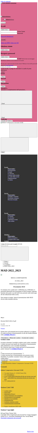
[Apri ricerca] (23, 130)
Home (6, 261)
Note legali (7, 392)
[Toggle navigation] (15, 144)
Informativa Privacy (9, 394)
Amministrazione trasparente (12, 403)
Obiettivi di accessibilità (10, 398)
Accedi (3, 22)
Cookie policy (8, 391)
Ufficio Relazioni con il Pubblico (13, 395)
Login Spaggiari (9, 65)
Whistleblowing (8, 400)
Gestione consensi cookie (11, 402)
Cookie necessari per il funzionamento (11, 353)
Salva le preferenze (14, 360)
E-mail (19, 58)
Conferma (9, 121)
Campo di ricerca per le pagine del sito (11, 244)
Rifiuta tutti (15, 338)
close (2, 152)
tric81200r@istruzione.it (22, 376)
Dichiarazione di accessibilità (12, 397)
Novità (6, 263)
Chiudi (3, 76)
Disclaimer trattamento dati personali (11, 418)
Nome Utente (21, 31)
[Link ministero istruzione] (8, 3)
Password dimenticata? (7, 36)
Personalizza (4, 338)
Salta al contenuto (6, 1)
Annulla (3, 121)
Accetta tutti (27, 338)
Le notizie (7, 264)
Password (20, 33)
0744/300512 (10, 375)
